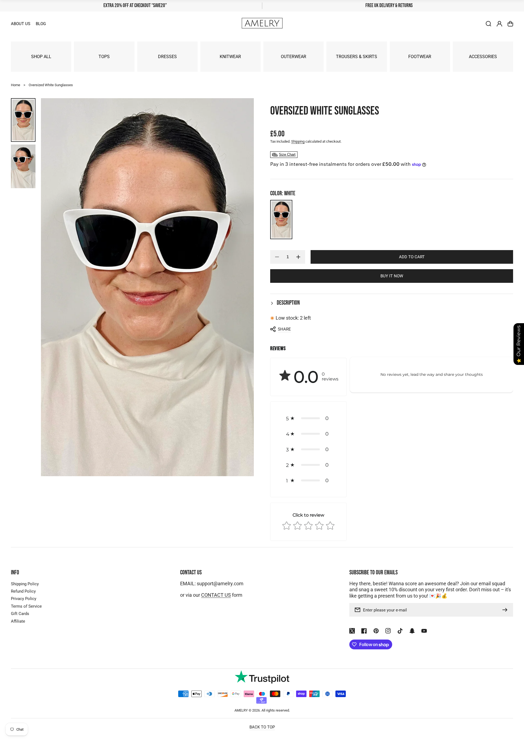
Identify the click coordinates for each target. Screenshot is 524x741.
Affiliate (18, 621)
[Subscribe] (506, 610)
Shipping (298, 141)
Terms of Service (26, 606)
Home (15, 85)
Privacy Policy (23, 598)
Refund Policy (23, 591)
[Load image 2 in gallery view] (23, 166)
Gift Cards (20, 613)
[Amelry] (262, 23)
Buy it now (391, 276)
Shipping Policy (25, 583)
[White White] (281, 219)
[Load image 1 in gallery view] (23, 120)
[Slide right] (245, 287)
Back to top (262, 727)
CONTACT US (216, 595)
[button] (391, 303)
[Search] (488, 23)
